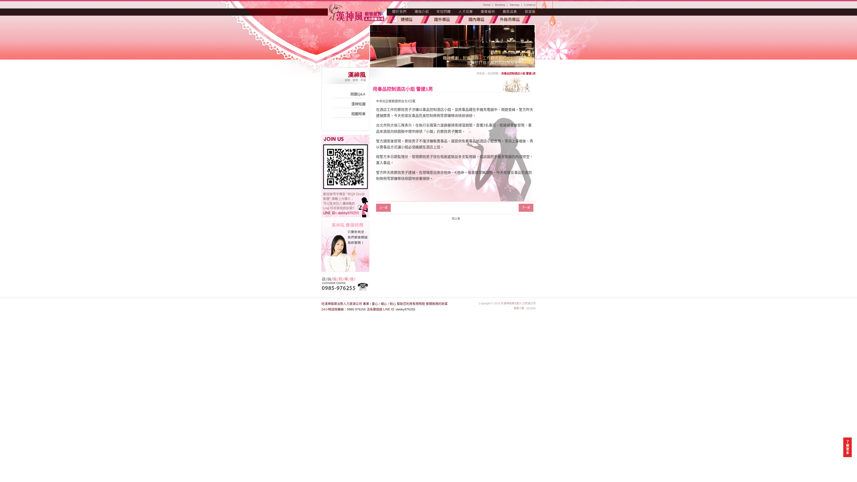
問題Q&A (358, 94)
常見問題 (444, 11)
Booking (500, 4)
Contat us (530, 4)
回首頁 (481, 73)
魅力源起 (399, 11)
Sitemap (515, 4)
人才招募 (466, 11)
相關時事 (358, 114)
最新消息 (510, 11)
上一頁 (383, 207)
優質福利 (488, 11)
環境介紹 (421, 11)
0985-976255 (356, 309)
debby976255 (405, 309)
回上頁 (456, 218)
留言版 (530, 11)
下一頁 (526, 207)
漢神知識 (358, 104)
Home (487, 4)
